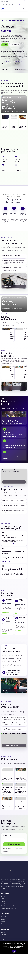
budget (3, 830)
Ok (14, 951)
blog (4, 627)
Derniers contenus (14, 44)
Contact (3, 903)
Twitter (3, 932)
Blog (2, 899)
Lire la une (4, 44)
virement (3, 250)
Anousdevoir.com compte (8, 908)
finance (22, 627)
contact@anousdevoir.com (7, 4)
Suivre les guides (15, 844)
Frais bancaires (5, 89)
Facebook (4, 937)
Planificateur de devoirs (8, 906)
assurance (18, 196)
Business (3, 921)
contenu (5, 605)
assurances (14, 35)
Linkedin (3, 939)
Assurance (4, 917)
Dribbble (3, 934)
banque (20, 35)
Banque (3, 919)
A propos (3, 901)
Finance (3, 924)
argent (19, 20)
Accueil (3, 896)
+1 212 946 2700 (4, 1)
